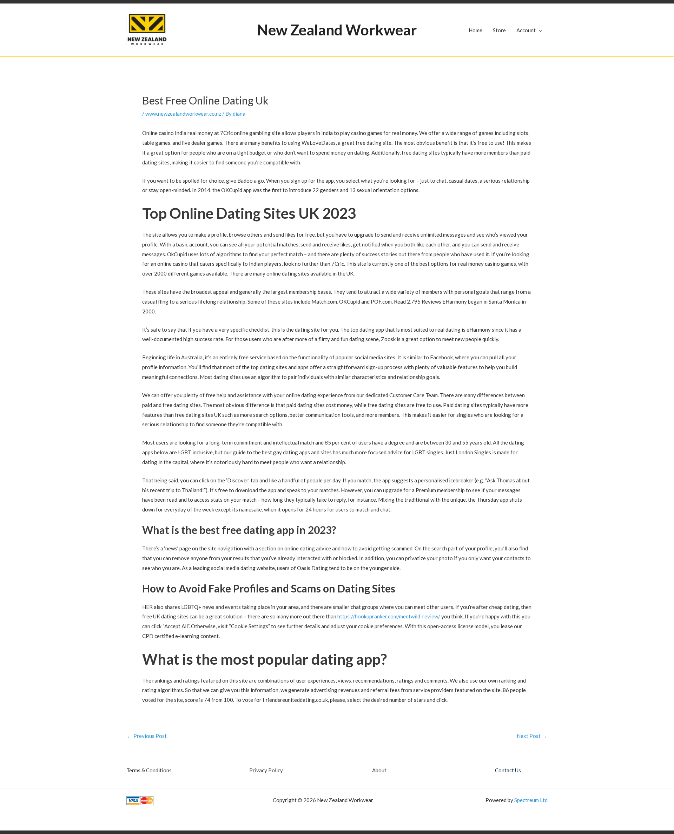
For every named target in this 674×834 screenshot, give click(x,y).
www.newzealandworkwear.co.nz (183, 113)
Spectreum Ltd (531, 800)
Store (499, 30)
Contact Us (508, 770)
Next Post (532, 736)
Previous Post (147, 736)
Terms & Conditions (149, 770)
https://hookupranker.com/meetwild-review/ (388, 616)
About (379, 770)
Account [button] (526, 30)
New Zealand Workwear (337, 30)
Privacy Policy (266, 770)
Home (475, 30)
